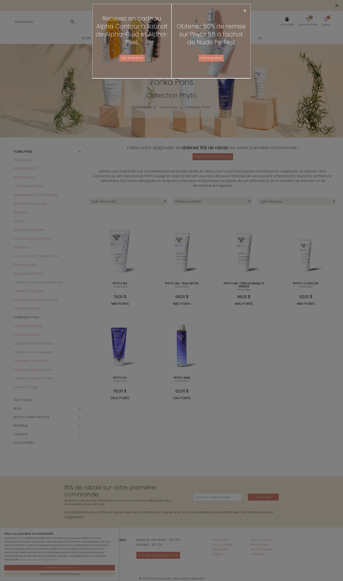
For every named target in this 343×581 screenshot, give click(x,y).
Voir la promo (132, 57)
